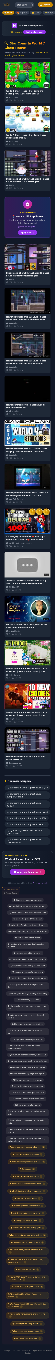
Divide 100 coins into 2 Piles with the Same (28, 912)
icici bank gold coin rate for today (27, 1206)
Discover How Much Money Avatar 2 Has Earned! (25, 1295)
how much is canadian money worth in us (28, 1054)
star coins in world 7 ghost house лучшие (24, 804)
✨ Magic (48, 12)
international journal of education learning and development (26, 1139)
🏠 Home (8, 12)
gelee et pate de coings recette (28, 1324)
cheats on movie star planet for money (28, 1067)
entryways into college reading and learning (28, 993)
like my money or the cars (28, 999)
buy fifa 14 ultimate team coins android (28, 1235)
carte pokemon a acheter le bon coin (28, 1147)
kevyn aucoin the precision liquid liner (27, 1161)
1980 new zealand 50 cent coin (28, 1154)
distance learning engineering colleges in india (26, 1121)
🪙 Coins (36, 12)
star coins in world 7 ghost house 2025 (27, 824)
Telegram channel (40, 883)
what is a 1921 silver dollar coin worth (27, 1184)
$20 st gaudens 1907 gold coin (27, 1176)
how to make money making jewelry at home (27, 1315)
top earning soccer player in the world (28, 1098)
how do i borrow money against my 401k (28, 906)
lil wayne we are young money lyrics (28, 1228)
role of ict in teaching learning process (27, 1191)
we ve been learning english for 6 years (28, 1073)
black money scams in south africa (28, 1024)
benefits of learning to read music (28, 972)
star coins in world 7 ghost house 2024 (27, 818)
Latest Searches (11, 889)
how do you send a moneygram (28, 1331)
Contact (28, 1353)
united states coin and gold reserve (27, 1213)
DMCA (49, 1350)
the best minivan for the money (28, 1080)
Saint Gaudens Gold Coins (28, 1198)
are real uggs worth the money (28, 918)
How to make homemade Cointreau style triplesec (26, 945)
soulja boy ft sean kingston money (28, 1039)
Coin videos (28, 1169)
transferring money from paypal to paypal (28, 978)
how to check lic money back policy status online (26, 1112)
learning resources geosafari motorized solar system (27, 1130)
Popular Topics (11, 893)
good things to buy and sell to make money (28, 931)
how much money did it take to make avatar (27, 1251)
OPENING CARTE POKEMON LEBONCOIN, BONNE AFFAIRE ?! (25, 1260)
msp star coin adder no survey (28, 953)
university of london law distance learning (28, 925)
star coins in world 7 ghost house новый (28, 812)
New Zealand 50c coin (27, 1269)
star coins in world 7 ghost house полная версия (24, 841)
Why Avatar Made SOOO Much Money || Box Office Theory (27, 1305)
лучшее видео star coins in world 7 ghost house (25, 832)
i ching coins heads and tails (27, 1220)
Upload (46, 4)
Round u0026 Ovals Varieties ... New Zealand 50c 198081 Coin (26, 1278)
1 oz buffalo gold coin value (28, 1338)
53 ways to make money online (28, 900)
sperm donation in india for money (28, 1086)
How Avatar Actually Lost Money (28, 1287)
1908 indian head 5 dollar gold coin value (28, 959)
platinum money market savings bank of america (26, 1016)
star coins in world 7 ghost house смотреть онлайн (24, 795)
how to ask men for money (28, 1105)
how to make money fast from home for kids (28, 1061)
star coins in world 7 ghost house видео (28, 787)
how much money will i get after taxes (28, 1092)
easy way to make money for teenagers (28, 965)
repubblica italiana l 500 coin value (28, 1242)
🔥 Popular (22, 12)
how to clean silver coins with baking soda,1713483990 (24, 1047)
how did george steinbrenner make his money (25, 1031)
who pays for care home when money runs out (27, 1007)
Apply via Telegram (27, 872)
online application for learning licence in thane (25, 986)
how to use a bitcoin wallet (28, 937)
